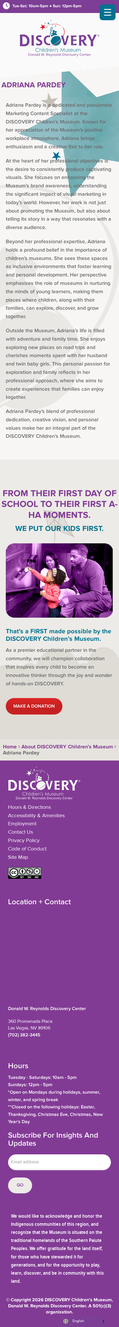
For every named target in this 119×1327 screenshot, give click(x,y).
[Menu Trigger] (108, 12)
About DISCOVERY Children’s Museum (67, 747)
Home (9, 747)
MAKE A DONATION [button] (34, 706)
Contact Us (20, 832)
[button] (24, 877)
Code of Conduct (27, 849)
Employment (22, 823)
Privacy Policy (24, 840)
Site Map (18, 857)
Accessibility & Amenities (36, 815)
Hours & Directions (29, 807)
